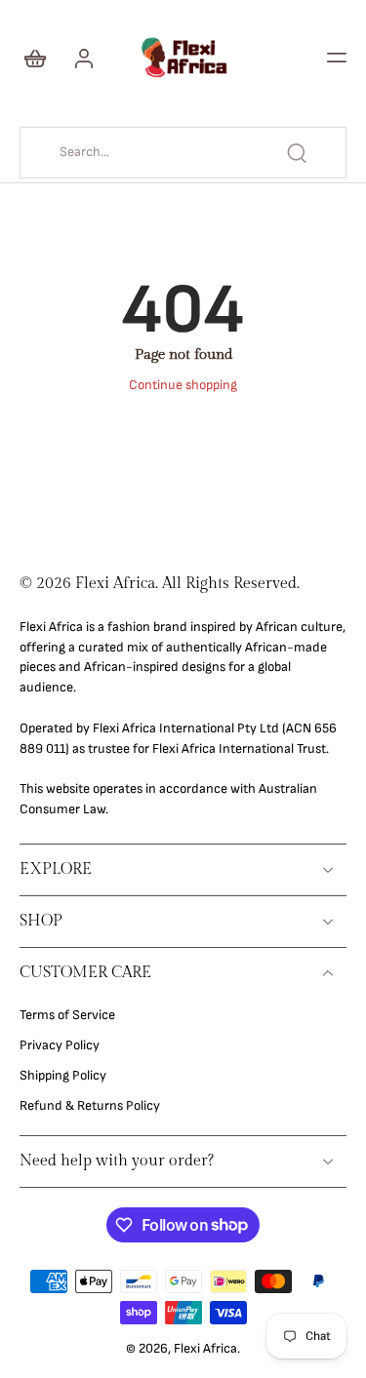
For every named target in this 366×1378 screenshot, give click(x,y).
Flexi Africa (205, 1349)
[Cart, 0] (41, 57)
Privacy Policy (60, 1045)
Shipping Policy (63, 1075)
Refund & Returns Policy (90, 1106)
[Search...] (296, 153)
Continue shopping (183, 385)
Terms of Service (67, 1015)
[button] (336, 57)
